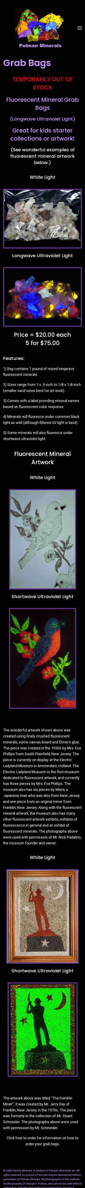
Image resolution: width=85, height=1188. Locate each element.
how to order (25, 1138)
